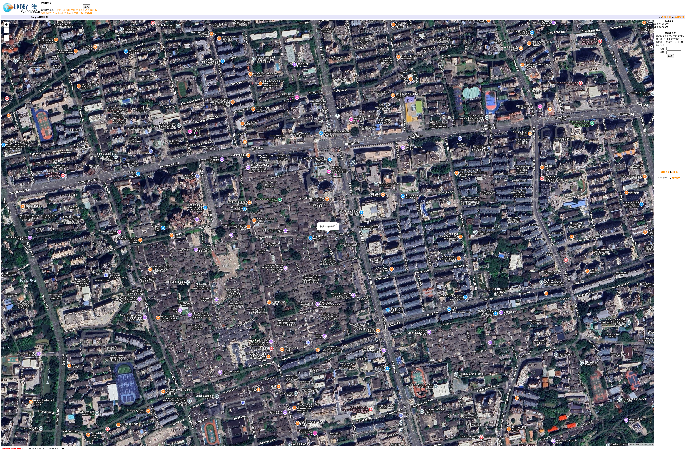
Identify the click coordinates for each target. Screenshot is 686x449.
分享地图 (666, 17)
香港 (66, 13)
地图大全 (665, 172)
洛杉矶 (60, 13)
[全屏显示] (6, 38)
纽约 (55, 13)
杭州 (78, 10)
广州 (73, 10)
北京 (58, 10)
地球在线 (676, 177)
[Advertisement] (141, 8)
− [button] (6, 30)
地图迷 (674, 172)
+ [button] (6, 24)
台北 (71, 13)
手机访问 (679, 17)
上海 (63, 10)
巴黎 (76, 13)
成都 (92, 10)
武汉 (87, 10)
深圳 (68, 10)
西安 (82, 10)
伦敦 (81, 13)
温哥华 (49, 13)
